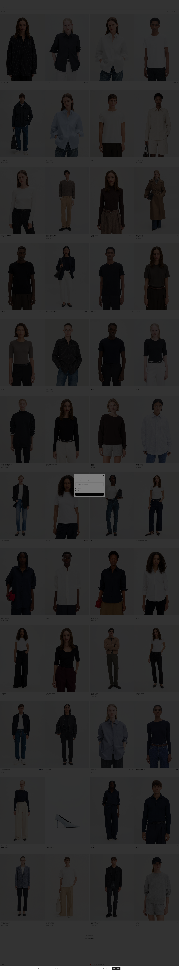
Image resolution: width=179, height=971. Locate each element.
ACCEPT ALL (116, 968)
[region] (89, 968)
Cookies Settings (106, 968)
